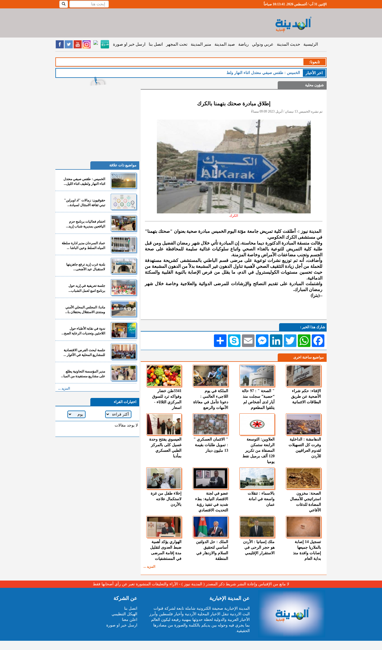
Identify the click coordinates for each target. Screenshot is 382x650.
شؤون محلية (314, 85)
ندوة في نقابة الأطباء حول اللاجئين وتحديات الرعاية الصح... (83, 331)
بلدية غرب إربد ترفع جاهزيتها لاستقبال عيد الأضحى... (85, 266)
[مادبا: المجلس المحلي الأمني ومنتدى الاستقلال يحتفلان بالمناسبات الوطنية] (123, 309)
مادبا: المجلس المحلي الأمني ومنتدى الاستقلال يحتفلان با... (85, 309)
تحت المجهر (176, 44)
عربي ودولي (262, 44)
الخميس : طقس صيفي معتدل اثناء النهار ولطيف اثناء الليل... (84, 181)
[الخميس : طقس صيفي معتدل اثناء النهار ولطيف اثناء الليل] (123, 180)
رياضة (243, 44)
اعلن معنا (129, 620)
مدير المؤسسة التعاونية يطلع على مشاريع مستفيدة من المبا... (83, 373)
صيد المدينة (224, 44)
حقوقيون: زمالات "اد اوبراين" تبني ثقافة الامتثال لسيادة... (84, 202)
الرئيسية (310, 44)
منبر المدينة (201, 44)
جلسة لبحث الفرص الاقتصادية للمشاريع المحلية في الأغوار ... (84, 352)
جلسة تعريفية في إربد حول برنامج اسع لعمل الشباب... (87, 288)
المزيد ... (149, 567)
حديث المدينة (288, 44)
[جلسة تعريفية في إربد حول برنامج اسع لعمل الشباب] (123, 287)
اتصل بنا (156, 44)
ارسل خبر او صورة (129, 44)
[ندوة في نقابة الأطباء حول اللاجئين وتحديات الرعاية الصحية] (123, 330)
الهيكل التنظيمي (124, 614)
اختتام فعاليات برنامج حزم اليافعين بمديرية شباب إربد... (85, 224)
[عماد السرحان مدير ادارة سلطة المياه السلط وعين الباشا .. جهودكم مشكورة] (123, 245)
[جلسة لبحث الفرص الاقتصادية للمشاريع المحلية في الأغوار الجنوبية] (123, 352)
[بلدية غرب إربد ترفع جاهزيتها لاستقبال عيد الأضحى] (123, 266)
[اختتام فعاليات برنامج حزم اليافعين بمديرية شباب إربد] (123, 223)
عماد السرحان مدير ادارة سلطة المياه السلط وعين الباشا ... (83, 245)
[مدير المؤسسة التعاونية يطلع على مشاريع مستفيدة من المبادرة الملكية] (123, 373)
